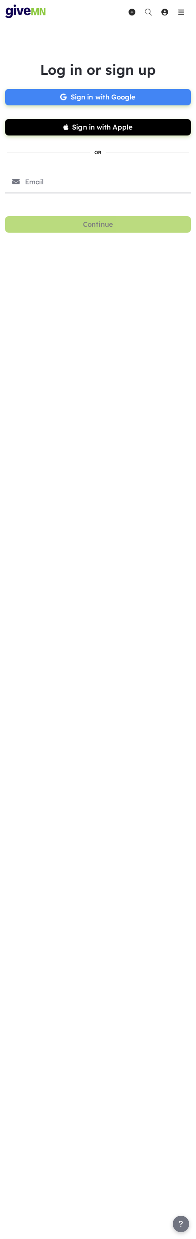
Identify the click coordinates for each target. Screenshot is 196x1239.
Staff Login (26, 1230)
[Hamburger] (181, 12)
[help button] (181, 1224)
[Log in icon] (164, 12)
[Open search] (148, 12)
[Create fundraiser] (132, 12)
